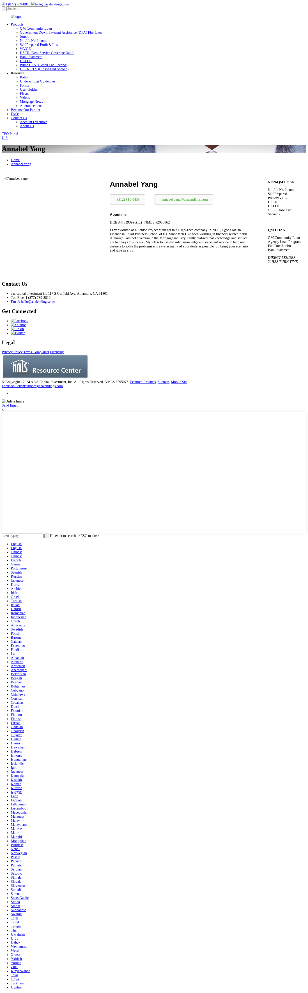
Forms (24, 85)
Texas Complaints (36, 352)
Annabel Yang (21, 164)
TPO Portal (10, 134)
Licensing (57, 352)
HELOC (26, 61)
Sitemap (163, 382)
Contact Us (19, 118)
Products (17, 24)
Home (15, 160)
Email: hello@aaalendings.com (33, 302)
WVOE (25, 49)
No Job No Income (33, 40)
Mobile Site (179, 382)
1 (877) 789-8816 (17, 4)
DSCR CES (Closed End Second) (44, 69)
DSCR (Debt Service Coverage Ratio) (47, 53)
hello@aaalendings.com (52, 4)
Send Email (10, 405)
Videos (25, 97)
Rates (24, 77)
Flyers (24, 93)
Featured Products (143, 382)
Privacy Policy (12, 352)
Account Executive (33, 122)
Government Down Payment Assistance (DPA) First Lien (61, 32)
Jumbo (24, 36)
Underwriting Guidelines (37, 81)
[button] (127, 199)
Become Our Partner (25, 110)
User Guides (29, 89)
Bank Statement (31, 57)
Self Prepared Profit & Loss (39, 45)
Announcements (31, 106)
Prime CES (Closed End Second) (43, 65)
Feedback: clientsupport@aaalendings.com (32, 386)
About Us (27, 126)
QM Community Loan (36, 28)
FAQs (15, 114)
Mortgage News (31, 102)
